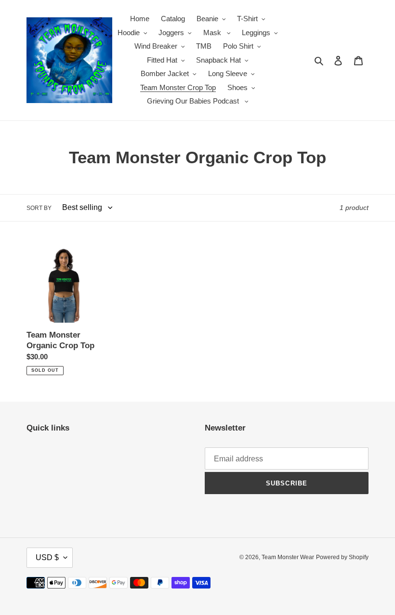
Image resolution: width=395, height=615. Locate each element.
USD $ (47, 557)
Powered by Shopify (342, 557)
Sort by (39, 208)
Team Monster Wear (288, 557)
